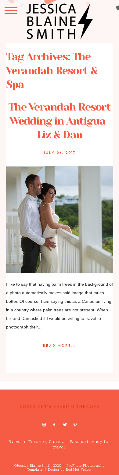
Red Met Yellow (79, 470)
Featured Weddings (39, 356)
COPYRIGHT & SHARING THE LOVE (59, 407)
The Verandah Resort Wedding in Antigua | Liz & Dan (59, 121)
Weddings (66, 356)
